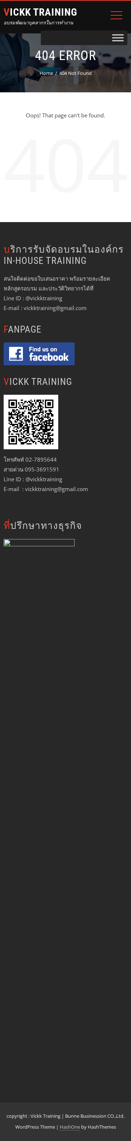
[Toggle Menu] (118, 37)
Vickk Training (40, 12)
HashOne (70, 1127)
